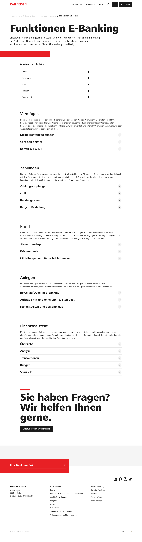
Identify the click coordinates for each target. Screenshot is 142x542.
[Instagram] (125, 479)
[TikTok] (130, 479)
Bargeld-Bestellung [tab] (32, 207)
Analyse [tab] (25, 351)
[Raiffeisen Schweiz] (18, 4)
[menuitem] (75, 4)
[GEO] (64, 465)
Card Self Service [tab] (31, 141)
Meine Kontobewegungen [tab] (37, 134)
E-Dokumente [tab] (29, 251)
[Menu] (115, 4)
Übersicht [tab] (26, 344)
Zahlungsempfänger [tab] (33, 186)
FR (127, 532)
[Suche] (108, 4)
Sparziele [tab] (26, 372)
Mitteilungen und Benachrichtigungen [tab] (45, 258)
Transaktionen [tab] (29, 358)
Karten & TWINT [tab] (31, 148)
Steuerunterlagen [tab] (31, 244)
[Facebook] (120, 479)
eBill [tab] (23, 193)
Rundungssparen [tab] (31, 200)
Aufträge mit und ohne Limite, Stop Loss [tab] (47, 299)
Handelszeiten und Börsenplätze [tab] (41, 306)
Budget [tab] (25, 365)
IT (131, 532)
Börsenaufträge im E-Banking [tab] (39, 292)
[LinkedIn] (115, 479)
